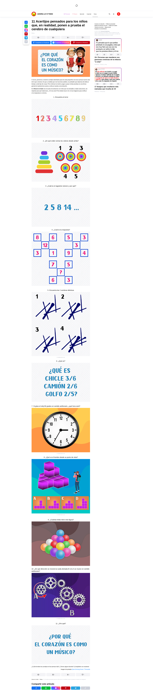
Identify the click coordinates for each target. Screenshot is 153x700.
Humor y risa (103, 64)
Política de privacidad (110, 23)
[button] (98, 54)
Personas (102, 91)
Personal (67, 14)
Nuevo (75, 14)
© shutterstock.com (61, 357)
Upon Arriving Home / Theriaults (81, 669)
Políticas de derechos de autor (101, 25)
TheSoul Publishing (105, 31)
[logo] (42, 14)
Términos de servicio (99, 27)
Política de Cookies (113, 25)
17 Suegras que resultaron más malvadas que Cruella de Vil (106, 88)
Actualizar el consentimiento (101, 28)
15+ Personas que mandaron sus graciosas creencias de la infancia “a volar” (108, 59)
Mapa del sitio (108, 27)
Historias (97, 64)
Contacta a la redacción (99, 23)
